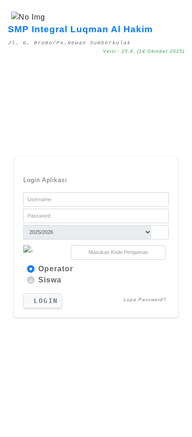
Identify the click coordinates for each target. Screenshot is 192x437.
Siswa (50, 280)
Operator (55, 269)
